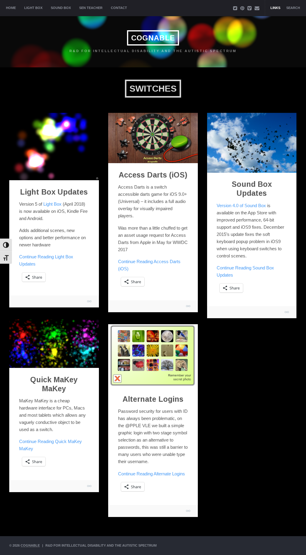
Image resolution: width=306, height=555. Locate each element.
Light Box (33, 8)
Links (275, 8)
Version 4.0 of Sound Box (241, 205)
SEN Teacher (90, 8)
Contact (119, 8)
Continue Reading (151, 473)
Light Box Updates (54, 192)
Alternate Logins (153, 399)
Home (11, 8)
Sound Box (61, 8)
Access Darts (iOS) (153, 175)
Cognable (153, 38)
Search (293, 8)
